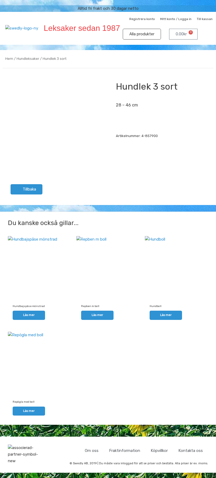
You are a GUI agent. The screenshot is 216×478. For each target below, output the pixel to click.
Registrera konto (142, 19)
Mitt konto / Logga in (176, 19)
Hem (9, 58)
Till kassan (205, 19)
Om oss (92, 450)
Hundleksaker (28, 58)
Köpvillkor (159, 450)
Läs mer (29, 315)
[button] (209, 34)
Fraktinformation (124, 450)
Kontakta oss (190, 450)
